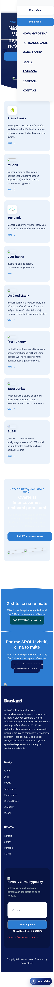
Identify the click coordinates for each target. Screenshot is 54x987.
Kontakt (8, 836)
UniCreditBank (11, 801)
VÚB (6, 777)
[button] (5, 50)
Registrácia (35, 10)
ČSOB (7, 783)
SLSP (7, 771)
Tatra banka (10, 789)
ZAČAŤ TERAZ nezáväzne (27, 620)
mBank (7, 813)
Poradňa (8, 848)
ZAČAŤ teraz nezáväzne (30, 536)
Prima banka (10, 795)
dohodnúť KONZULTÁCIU (28, 666)
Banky (7, 842)
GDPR (7, 853)
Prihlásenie (35, 22)
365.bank (9, 807)
